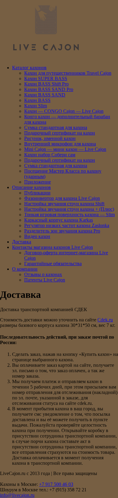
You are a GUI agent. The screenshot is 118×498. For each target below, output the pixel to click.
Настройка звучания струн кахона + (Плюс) (69, 209)
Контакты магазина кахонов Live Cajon (52, 247)
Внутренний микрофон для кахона (60, 143)
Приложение (37, 181)
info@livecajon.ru (17, 495)
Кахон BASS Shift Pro (46, 83)
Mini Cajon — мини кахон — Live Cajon (65, 149)
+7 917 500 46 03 (56, 484)
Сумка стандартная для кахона (55, 127)
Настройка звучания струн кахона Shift (64, 203)
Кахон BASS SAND (44, 94)
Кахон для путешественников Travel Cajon (67, 73)
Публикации (37, 192)
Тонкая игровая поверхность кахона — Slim (69, 214)
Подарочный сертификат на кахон (59, 132)
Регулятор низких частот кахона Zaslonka (66, 225)
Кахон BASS (37, 100)
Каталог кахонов (29, 67)
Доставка (21, 241)
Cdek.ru (105, 319)
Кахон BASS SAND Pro (48, 89)
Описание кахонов (31, 187)
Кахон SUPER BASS (45, 78)
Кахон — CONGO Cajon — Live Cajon (63, 111)
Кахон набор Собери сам (49, 154)
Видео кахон (37, 236)
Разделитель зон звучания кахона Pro (62, 230)
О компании (25, 269)
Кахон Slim (35, 105)
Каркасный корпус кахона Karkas (58, 220)
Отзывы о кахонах (43, 274)
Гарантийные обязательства (53, 263)
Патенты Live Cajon (44, 279)
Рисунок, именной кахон (50, 138)
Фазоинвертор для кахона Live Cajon (62, 198)
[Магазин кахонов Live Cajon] (45, 57)
